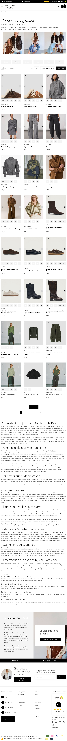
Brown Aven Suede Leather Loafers (9, 270)
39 (11, 101)
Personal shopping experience (50, 639)
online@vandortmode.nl (11, 712)
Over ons (37, 694)
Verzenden (37, 708)
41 (19, 101)
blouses (39, 481)
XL (37, 347)
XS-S (25, 389)
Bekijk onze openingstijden (22, 679)
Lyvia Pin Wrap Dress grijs (9, 147)
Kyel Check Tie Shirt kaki (31, 187)
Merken (20, 700)
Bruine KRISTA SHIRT (30, 229)
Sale (19, 697)
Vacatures (37, 711)
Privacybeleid (18, 738)
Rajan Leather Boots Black (32, 313)
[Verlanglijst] (58, 6)
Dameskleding (10, 12)
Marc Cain (61, 458)
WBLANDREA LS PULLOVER (9, 354)
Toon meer (33, 407)
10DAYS (53, 451)
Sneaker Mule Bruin (7, 106)
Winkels (20, 705)
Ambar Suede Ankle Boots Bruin (54, 228)
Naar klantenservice (8, 719)
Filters (59, 68)
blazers (5, 481)
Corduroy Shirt (50, 187)
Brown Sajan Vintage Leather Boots (55, 311)
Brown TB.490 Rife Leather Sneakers (54, 270)
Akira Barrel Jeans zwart (53, 147)
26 (3, 221)
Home (2, 12)
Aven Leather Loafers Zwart (32, 271)
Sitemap (37, 705)
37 (3, 101)
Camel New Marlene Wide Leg (10, 229)
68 (40, 412)
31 (19, 221)
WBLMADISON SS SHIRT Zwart (33, 395)
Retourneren (38, 700)
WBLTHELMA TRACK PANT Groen (54, 353)
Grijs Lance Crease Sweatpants (33, 147)
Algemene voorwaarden (8, 738)
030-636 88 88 (8, 702)
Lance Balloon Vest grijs (53, 106)
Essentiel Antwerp (44, 456)
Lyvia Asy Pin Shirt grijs (8, 187)
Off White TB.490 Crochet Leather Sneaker (9, 311)
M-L (29, 389)
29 (15, 221)
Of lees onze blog (56, 727)
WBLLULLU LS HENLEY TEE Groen (32, 353)
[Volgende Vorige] (44, 412)
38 (7, 101)
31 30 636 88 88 (9, 707)
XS (47, 101)
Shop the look (21, 702)
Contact (37, 697)
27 (7, 221)
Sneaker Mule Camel (30, 106)
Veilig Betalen (38, 702)
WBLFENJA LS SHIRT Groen (9, 395)
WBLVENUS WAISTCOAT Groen (55, 395)
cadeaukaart (38, 714)
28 (11, 221)
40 (15, 101)
